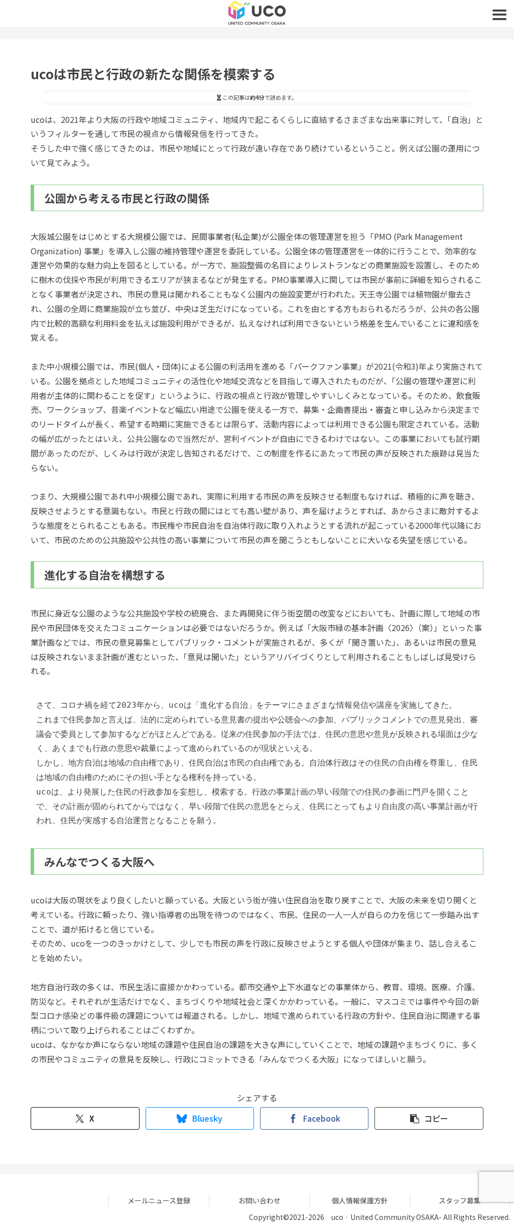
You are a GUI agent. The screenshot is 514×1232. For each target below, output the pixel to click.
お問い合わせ (259, 1200)
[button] (428, 1118)
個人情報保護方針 (360, 1200)
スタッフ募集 (460, 1200)
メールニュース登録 (158, 1200)
